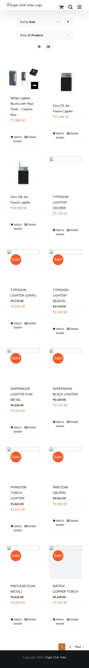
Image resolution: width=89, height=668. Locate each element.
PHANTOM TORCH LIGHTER (18, 492)
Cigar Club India (55, 657)
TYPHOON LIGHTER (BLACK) (60, 295)
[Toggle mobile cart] (61, 7)
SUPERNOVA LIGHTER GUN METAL (21, 394)
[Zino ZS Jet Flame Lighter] (65, 81)
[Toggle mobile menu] (79, 7)
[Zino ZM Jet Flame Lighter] (23, 173)
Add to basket (18, 139)
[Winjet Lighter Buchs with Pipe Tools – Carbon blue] (23, 78)
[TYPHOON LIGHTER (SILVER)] (65, 173)
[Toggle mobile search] (70, 7)
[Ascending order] (68, 22)
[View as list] (48, 46)
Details (32, 137)
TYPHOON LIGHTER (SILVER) (60, 202)
